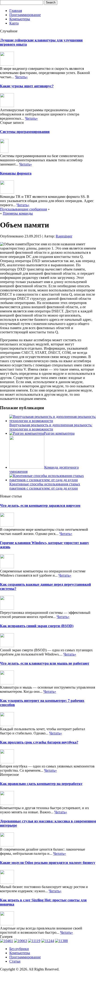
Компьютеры (19, 19)
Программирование (25, 15)
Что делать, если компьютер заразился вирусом (40, 505)
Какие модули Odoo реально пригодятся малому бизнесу (47, 863)
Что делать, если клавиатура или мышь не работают (44, 663)
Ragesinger (64, 236)
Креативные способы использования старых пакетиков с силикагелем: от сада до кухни (44, 486)
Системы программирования (25, 132)
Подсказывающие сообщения (23, 209)
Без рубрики (19, 949)
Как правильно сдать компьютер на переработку (41, 784)
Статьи (15, 961)
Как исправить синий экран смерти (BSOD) (36, 626)
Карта (14, 23)
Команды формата (15, 173)
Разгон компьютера (59, 433)
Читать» (21, 77)
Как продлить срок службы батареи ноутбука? (39, 742)
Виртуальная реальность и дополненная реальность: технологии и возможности (50, 427)
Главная (15, 11)
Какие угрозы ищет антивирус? (27, 86)
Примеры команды (18, 213)
